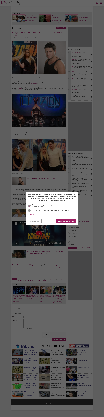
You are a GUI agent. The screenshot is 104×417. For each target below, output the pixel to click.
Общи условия (33, 214)
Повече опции (34, 221)
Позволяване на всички (66, 221)
